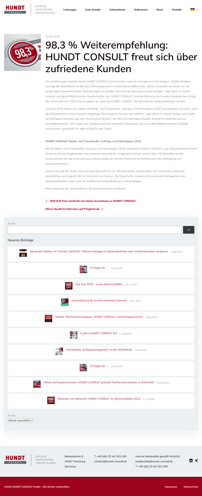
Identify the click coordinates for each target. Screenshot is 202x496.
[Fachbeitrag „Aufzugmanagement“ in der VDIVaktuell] (59, 352)
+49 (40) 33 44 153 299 (153, 466)
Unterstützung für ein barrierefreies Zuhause (98, 300)
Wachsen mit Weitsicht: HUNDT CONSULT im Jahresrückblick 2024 (99, 398)
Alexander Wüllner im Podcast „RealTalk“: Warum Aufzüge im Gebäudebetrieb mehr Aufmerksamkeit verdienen (99, 251)
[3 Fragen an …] (83, 270)
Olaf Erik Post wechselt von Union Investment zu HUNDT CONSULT (93, 201)
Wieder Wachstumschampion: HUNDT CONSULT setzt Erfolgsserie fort (99, 316)
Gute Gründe (93, 9)
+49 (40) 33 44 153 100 (111, 456)
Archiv (12, 415)
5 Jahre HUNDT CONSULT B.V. (99, 333)
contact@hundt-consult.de (110, 461)
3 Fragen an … (99, 267)
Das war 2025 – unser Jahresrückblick (98, 284)
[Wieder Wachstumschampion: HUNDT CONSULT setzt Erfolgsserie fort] (48, 319)
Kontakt (176, 9)
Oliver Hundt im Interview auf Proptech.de (72, 209)
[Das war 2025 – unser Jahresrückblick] (68, 286)
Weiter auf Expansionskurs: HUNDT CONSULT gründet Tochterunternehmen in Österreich (99, 382)
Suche (11, 223)
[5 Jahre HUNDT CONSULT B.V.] (73, 335)
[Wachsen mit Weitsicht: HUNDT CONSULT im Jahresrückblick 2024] (51, 401)
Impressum (171, 486)
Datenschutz (191, 486)
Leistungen (69, 9)
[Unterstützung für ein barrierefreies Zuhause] (64, 302)
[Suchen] (188, 230)
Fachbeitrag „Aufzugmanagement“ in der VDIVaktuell (99, 349)
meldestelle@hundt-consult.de (154, 461)
